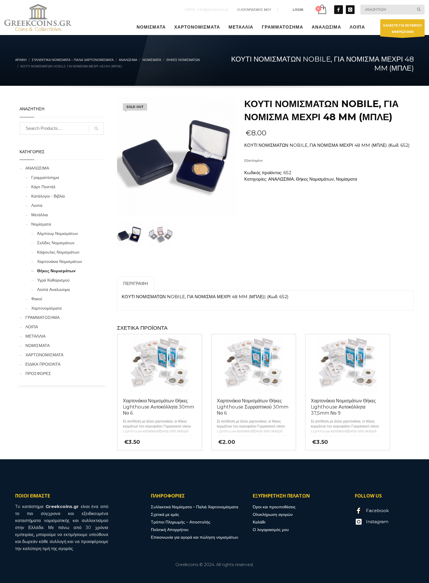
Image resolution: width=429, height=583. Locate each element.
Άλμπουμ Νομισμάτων (57, 233)
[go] (419, 9)
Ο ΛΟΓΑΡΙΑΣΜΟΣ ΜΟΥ (254, 9)
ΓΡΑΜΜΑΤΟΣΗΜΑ (42, 317)
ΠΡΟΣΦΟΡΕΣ (38, 373)
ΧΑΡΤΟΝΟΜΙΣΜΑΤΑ (44, 354)
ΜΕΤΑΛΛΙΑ (35, 336)
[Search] (96, 128)
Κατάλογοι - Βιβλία (48, 196)
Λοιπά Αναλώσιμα (53, 289)
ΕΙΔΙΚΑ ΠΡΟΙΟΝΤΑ (42, 364)
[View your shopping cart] (321, 9)
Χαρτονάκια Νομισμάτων (59, 261)
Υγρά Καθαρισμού (53, 280)
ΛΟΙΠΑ (31, 326)
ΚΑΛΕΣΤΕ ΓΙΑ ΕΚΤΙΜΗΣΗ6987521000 (402, 28)
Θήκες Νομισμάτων (315, 179)
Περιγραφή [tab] (135, 283)
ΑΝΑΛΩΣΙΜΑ (281, 179)
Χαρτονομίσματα (46, 308)
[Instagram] (350, 9)
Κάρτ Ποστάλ (43, 186)
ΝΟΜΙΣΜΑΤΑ (37, 345)
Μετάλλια (39, 214)
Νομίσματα (346, 179)
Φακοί (36, 298)
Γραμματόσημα (45, 177)
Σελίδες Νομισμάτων (55, 242)
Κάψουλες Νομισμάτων (58, 252)
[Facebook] (338, 9)
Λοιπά (36, 205)
